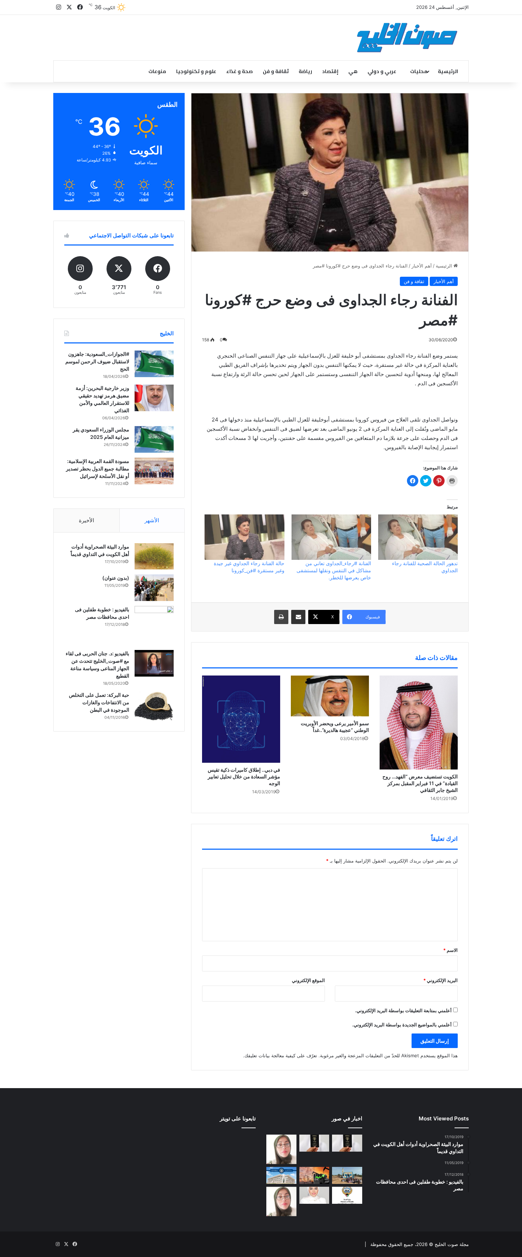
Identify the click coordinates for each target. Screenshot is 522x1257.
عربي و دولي (382, 71)
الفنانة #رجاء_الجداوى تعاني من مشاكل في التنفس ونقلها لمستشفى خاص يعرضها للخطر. (334, 570)
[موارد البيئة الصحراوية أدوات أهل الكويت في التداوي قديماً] (154, 556)
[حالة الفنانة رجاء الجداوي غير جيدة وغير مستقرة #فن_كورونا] (244, 537)
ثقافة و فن (276, 71)
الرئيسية (448, 71)
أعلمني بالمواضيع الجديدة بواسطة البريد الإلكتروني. (402, 1024)
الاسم (450, 950)
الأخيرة (86, 520)
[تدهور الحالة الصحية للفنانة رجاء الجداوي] (418, 537)
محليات (419, 71)
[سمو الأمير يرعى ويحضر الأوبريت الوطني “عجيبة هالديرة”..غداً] (330, 696)
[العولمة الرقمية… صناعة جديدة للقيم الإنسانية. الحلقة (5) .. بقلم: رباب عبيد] (281, 1201)
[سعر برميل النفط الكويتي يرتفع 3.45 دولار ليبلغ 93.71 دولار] (314, 1175)
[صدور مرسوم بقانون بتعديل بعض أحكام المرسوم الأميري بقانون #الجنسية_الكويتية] (314, 1143)
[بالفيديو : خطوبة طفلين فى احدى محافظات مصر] (154, 625)
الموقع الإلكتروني (308, 980)
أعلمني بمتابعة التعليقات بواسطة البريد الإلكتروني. (403, 1010)
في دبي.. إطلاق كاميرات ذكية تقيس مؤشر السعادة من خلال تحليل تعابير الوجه (244, 776)
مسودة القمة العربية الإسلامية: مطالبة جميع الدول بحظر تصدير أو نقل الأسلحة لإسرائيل (97, 468)
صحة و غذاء (239, 71)
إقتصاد (330, 71)
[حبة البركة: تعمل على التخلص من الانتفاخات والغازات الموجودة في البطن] (154, 706)
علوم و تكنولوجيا (196, 71)
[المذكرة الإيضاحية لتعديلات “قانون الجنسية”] (347, 1143)
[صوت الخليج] (407, 37)
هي (353, 71)
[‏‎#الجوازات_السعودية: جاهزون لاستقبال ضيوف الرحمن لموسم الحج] (154, 364)
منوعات (157, 71)
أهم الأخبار (422, 266)
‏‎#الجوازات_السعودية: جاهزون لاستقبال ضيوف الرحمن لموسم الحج (97, 361)
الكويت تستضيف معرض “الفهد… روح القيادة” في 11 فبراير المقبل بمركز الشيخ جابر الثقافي (420, 783)
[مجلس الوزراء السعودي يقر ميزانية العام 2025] (154, 439)
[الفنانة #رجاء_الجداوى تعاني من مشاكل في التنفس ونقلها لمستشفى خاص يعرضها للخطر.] (331, 537)
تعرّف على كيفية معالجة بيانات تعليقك (280, 1055)
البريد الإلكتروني (440, 980)
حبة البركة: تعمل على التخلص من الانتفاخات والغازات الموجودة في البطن (99, 702)
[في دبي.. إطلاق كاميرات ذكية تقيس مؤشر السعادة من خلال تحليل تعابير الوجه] (241, 719)
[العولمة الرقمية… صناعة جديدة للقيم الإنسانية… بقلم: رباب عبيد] (281, 1149)
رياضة (305, 71)
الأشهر (152, 520)
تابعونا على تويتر (238, 1118)
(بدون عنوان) (115, 578)
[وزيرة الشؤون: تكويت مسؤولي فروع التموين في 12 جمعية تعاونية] (314, 1195)
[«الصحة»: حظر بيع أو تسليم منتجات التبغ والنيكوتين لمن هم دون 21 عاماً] (347, 1195)
